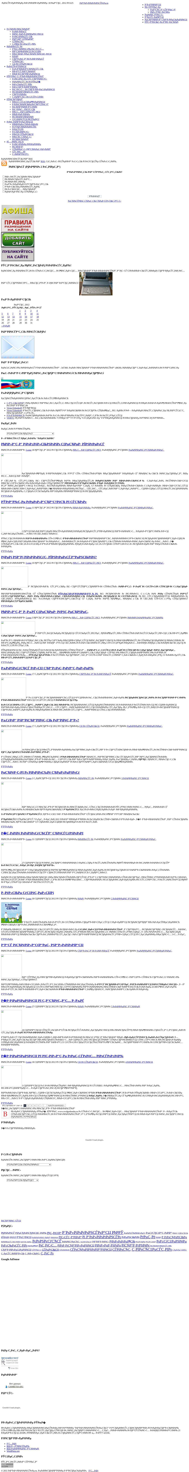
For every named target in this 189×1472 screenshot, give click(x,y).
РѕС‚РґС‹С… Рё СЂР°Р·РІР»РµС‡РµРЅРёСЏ (33, 89)
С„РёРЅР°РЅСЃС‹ (20, 154)
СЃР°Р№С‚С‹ (36, 1250)
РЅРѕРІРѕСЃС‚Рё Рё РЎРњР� (26, 82)
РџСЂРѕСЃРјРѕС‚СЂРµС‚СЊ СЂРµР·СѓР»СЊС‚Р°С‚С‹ (94, 201)
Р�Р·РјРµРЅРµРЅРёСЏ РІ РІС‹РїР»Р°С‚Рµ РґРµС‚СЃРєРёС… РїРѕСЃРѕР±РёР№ (62, 1056)
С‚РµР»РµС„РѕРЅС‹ (179, 1250)
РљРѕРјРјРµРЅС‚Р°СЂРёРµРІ (23, 1448)
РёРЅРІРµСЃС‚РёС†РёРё (10, 1242)
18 (38, 317)
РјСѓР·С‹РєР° (151, 1242)
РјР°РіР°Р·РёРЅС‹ (100, 1241)
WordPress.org (13, 1451)
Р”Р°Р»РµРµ (7, 496)
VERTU (10, 418)
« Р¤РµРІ (6, 326)
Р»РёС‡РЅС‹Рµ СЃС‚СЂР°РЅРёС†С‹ (29, 79)
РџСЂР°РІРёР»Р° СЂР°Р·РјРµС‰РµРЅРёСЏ (166, 19)
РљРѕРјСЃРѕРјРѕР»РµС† (134, 1233)
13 (8, 317)
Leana (28, 450)
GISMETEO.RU (15, 1386)
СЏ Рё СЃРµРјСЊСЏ (22, 64)
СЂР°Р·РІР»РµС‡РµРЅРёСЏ (16, 1249)
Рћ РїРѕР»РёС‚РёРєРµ (15, 182)
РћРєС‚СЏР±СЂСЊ (180, 1233)
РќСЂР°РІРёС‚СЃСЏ (11, 1221)
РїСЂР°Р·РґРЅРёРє (135, 1245)
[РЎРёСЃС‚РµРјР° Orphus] (9, 1370)
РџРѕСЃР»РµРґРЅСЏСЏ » (56, 1105)
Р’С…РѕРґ (11, 1444)
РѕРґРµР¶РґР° (33, 1246)
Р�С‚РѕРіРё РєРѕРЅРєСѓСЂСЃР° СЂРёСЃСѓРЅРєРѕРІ (42, 833)
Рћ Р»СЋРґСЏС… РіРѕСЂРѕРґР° (20, 189)
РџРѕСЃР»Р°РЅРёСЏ (16, 66)
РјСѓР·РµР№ (140, 1242)
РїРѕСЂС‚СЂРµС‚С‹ (22, 137)
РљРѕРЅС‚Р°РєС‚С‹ (154, 14)
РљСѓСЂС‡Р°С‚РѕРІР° (159, 1232)
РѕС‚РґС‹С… (48, 1245)
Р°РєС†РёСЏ (24, 1237)
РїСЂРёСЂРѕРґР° (20, 139)
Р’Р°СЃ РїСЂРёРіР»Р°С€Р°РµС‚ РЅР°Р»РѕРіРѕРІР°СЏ (42, 945)
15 (20, 317)
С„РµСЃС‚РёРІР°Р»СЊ (12, 1253)
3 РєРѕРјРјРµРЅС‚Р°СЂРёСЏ (135, 778)
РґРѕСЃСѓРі (17, 129)
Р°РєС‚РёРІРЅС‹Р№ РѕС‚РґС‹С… (28, 49)
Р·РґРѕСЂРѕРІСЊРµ (174, 1237)
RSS (43, 161)
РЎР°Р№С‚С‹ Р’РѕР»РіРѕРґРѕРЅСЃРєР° (25, 76)
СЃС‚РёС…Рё (18, 152)
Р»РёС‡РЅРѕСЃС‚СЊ (22, 36)
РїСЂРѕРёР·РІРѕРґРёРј (22, 117)
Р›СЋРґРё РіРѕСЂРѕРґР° (18, 29)
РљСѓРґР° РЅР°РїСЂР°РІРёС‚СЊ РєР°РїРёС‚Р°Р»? (40, 720)
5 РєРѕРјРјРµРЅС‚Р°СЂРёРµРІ (125, 1006)
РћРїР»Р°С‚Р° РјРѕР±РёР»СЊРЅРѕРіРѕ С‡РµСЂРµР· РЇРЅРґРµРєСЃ (52, 444)
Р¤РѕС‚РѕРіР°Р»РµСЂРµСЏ (20, 122)
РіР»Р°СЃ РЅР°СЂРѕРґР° (24, 71)
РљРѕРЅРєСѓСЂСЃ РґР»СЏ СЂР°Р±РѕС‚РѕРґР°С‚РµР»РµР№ (47, 668)
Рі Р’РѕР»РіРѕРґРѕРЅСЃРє (24, 127)
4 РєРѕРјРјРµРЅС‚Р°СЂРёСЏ (139, 1062)
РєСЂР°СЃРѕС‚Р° (86, 1242)
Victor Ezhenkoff (14, 408)
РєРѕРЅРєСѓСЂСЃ (47, 1241)
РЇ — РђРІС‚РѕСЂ (15, 142)
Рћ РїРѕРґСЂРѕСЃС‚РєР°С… (18, 179)
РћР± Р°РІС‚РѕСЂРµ (160, 12)
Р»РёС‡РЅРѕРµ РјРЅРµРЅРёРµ (26, 144)
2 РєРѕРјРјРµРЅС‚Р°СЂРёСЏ (125, 898)
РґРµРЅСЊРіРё (131, 1237)
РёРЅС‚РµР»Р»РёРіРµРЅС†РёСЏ (27, 34)
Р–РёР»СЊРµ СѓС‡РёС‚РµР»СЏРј (27, 893)
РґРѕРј (15, 56)
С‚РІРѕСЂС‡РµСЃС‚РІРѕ (24, 44)
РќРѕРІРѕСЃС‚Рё (14, 46)
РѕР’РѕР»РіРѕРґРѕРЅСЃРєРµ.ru (94, 3)
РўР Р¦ (13, 1237)
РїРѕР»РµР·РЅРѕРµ (21, 114)
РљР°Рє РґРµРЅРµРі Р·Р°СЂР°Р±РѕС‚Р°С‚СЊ (26, 184)
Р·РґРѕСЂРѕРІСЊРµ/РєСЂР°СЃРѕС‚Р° (30, 104)
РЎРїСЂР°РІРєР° (15, 99)
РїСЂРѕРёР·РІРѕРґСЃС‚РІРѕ (25, 92)
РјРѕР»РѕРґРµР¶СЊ (122, 1241)
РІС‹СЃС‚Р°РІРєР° (70, 1237)
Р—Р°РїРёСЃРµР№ (18, 1446)
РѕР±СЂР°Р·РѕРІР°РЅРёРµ (24, 87)
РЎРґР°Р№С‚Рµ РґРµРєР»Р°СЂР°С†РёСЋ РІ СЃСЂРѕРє (43, 502)
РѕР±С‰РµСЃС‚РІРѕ (22, 84)
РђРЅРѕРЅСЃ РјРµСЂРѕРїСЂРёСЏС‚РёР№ (23, 1233)
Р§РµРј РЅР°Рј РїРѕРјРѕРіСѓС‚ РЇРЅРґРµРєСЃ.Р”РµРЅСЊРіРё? (49, 557)
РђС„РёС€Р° (54, 1232)
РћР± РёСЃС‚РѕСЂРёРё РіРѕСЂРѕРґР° (23, 177)
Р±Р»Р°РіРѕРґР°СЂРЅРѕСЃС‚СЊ (27, 69)
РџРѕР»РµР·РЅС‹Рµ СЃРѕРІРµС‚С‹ (21, 192)
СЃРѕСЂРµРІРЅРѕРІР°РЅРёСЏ (91, 1249)
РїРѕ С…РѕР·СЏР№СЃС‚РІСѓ (26, 112)
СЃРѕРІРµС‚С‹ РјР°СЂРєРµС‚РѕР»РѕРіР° (31, 149)
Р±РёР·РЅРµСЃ (19, 31)
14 (13, 317)
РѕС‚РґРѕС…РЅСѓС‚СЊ (23, 109)
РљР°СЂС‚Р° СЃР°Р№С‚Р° (163, 9)
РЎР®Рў (5, 1237)
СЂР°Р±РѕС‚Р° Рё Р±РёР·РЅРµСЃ (28, 59)
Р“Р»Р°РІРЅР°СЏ (153, 4)
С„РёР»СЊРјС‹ (32, 1253)
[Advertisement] (12, 1304)
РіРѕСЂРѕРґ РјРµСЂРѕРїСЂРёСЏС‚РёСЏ (31, 54)
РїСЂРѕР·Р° (17, 147)
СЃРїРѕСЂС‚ (18, 41)
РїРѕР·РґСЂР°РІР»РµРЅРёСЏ (26, 74)
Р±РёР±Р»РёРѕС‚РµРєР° (41, 1238)
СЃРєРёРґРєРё (64, 1250)
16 (26, 317)
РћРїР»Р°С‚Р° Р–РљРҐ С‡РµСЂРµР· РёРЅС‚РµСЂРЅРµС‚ (44, 612)
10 (31, 314)
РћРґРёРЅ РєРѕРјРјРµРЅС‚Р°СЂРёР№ (145, 617)
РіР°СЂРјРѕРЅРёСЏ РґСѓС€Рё (26, 51)
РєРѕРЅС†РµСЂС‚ (71, 1241)
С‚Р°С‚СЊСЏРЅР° (15, 403)
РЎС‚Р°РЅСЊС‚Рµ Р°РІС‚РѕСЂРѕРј (161, 22)
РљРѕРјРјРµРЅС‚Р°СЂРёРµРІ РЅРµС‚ (146, 450)
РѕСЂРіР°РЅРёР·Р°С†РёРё (24, 107)
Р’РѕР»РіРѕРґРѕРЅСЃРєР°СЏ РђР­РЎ (92, 1232)
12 (3, 317)
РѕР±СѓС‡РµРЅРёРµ (171, 1241)
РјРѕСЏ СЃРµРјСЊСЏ (22, 134)
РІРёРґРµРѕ (54, 1237)
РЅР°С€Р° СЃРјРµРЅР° (23, 39)
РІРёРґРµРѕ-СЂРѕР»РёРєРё (25, 124)
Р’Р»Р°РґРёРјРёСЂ (15, 415)
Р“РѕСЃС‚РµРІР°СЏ (154, 17)
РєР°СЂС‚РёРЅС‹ (26, 1242)
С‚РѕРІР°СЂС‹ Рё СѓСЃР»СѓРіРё (27, 97)
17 (31, 317)
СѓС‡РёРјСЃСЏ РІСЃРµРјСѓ (25, 119)
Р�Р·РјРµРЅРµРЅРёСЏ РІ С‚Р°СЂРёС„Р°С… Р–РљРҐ (42, 1000)
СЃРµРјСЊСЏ (50, 1249)
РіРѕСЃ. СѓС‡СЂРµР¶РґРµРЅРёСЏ (28, 102)
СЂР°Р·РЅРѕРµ (19, 94)
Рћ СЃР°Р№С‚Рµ (152, 7)
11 (38, 314)
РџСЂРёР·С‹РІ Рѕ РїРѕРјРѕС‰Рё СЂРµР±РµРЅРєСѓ (40, 772)
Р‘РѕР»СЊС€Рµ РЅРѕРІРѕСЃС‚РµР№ (22, 187)
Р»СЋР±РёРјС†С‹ (20, 132)
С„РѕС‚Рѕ (47, 1253)
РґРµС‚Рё (147, 1237)
